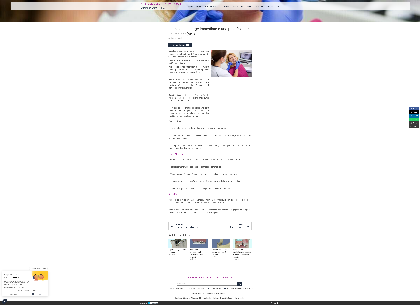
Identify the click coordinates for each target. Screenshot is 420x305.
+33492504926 (215, 288)
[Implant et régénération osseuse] (177, 243)
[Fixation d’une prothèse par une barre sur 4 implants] (221, 243)
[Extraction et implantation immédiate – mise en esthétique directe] (242, 243)
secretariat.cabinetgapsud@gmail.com (240, 288)
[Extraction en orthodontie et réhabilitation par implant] (199, 243)
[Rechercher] (239, 284)
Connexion (275, 303)
